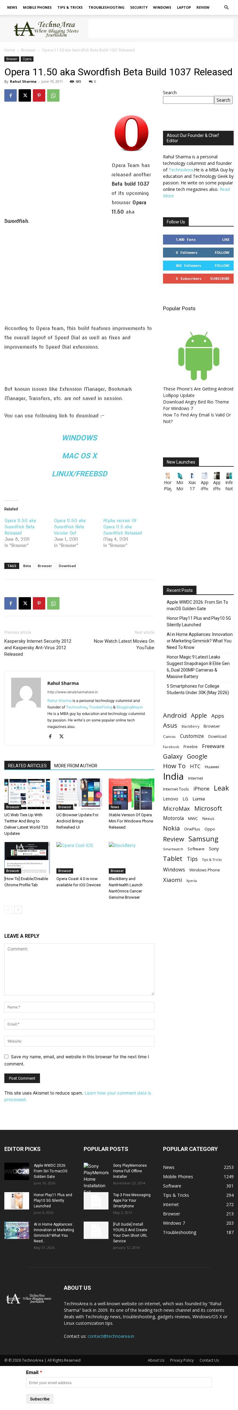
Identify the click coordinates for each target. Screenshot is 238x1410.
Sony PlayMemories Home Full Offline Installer (130, 1171)
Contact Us (209, 1360)
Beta (27, 565)
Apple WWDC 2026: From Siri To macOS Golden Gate (197, 605)
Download (67, 565)
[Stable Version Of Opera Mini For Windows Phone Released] (131, 794)
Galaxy (173, 756)
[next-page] (18, 910)
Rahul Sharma (23, 81)
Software (196, 849)
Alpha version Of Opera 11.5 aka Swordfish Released (122, 526)
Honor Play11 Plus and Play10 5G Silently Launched (199, 621)
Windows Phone (204, 870)
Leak (221, 788)
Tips (192, 859)
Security (139, 7)
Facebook (171, 746)
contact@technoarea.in (111, 1336)
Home (9, 50)
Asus (170, 725)
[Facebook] (10, 95)
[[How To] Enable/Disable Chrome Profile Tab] (27, 857)
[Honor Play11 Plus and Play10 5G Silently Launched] (16, 1201)
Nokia (171, 828)
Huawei (212, 766)
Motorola (173, 818)
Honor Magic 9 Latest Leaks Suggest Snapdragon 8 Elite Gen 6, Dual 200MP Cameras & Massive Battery (198, 666)
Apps (217, 715)
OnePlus (192, 829)
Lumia (198, 798)
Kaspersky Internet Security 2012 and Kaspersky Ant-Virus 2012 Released (37, 647)
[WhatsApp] (53, 95)
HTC (195, 766)
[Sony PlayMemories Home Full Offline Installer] (96, 1179)
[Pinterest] (39, 95)
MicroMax (176, 808)
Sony (214, 848)
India (173, 776)
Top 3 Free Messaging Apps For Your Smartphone (132, 1200)
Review (202, 7)
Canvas (169, 736)
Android (175, 715)
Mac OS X (79, 456)
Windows (162, 7)
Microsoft (208, 808)
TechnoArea (76, 707)
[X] (25, 95)
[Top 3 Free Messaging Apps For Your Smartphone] (96, 1201)
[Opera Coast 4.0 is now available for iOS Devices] (79, 857)
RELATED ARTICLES (27, 765)
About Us (156, 1360)
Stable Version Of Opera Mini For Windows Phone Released (131, 821)
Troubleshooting (106, 7)
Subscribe (219, 278)
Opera (27, 59)
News (12, 7)
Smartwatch (173, 849)
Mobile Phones (37, 7)
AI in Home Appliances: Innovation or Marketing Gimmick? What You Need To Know (200, 641)
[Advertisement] (160, 28)
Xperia (191, 880)
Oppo (210, 829)
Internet (195, 778)
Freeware (213, 746)
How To (174, 766)
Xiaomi (172, 879)
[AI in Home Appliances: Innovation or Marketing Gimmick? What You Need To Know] (16, 1230)
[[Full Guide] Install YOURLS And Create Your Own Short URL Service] (96, 1230)
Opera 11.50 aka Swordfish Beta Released (20, 526)
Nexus (208, 818)
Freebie (190, 746)
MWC (193, 818)
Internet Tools (176, 789)
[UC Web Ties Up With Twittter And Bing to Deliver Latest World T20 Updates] (27, 794)
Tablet (173, 858)
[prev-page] (8, 910)
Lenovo (170, 799)
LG (185, 799)
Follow (222, 252)
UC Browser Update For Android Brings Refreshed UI (77, 821)
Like (225, 239)
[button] (226, 8)
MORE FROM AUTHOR (75, 765)
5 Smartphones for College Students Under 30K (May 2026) (198, 689)
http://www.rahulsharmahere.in (72, 692)
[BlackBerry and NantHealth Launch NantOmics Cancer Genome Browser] (131, 857)
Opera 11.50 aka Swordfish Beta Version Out (70, 526)
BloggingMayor (130, 707)
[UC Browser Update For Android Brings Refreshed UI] (79, 794)
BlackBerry (190, 726)
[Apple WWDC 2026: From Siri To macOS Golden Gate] (16, 1171)
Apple (199, 715)
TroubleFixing (100, 707)
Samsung (203, 838)
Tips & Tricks (70, 7)
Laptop (184, 7)
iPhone (201, 789)
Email (32, 1372)
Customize (192, 736)
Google (197, 756)
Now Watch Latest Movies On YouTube (124, 644)
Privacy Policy (182, 1360)
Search (170, 92)
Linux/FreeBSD (79, 473)
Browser (28, 50)
